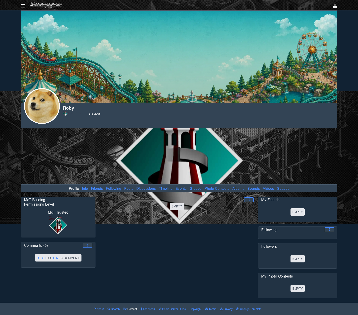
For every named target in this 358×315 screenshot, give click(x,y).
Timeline (165, 188)
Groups (196, 188)
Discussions (146, 188)
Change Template (250, 309)
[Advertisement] (179, 156)
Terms (212, 309)
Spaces (283, 188)
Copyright (195, 309)
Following (113, 188)
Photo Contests (217, 188)
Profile (74, 188)
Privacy (228, 309)
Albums (238, 188)
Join (55, 258)
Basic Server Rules (173, 309)
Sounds (253, 188)
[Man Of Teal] (180, 5)
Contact (132, 309)
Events (181, 188)
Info (85, 188)
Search (115, 309)
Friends (97, 188)
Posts (128, 188)
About (100, 309)
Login (41, 258)
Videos (268, 188)
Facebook (148, 309)
